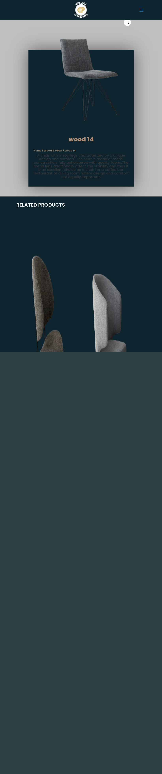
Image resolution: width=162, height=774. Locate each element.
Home (37, 150)
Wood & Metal (53, 150)
